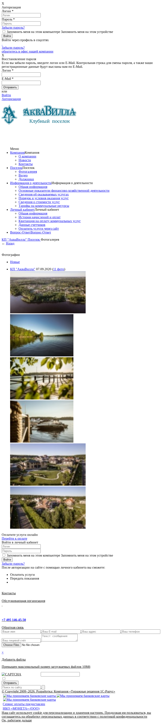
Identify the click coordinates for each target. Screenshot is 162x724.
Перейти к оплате (14, 538)
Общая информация (33, 187)
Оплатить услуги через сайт (39, 228)
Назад (10, 243)
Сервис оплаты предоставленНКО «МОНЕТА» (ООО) (24, 706)
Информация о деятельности (30, 183)
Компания (17, 152)
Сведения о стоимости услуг (39, 202)
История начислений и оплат (40, 217)
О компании (27, 156)
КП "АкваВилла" (15, 239)
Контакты (26, 164)
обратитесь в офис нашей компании (27, 51)
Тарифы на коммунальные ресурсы (44, 206)
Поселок (16, 168)
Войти (6, 95)
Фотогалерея (28, 171)
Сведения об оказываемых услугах (44, 194)
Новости (25, 160)
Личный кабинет (22, 209)
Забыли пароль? (13, 27)
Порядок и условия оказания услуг (44, 198)
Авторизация (11, 99)
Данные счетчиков (32, 225)
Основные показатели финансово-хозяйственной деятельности (64, 190)
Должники (26, 179)
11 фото (58, 269)
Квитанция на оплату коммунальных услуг (50, 221)
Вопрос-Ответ (20, 232)
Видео (23, 175)
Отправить (10, 683)
